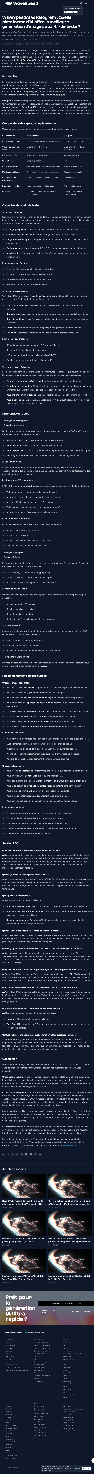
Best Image (38, 1422)
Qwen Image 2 (67, 1389)
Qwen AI (8, 1420)
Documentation (39, 1367)
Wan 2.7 (65, 1387)
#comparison (8, 44)
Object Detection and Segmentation (42, 1410)
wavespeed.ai (69, 1145)
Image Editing (68, 1425)
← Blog (5, 11)
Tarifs (8, 1354)
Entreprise (10, 1356)
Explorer (9, 1348)
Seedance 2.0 (67, 1384)
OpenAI (8, 1423)
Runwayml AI (10, 1414)
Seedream (9, 1412)
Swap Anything (39, 1424)
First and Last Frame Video (73, 1409)
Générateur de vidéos (42, 1345)
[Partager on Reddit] (17, 1154)
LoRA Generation (40, 1435)
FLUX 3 (65, 1348)
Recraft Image (11, 1425)
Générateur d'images (41, 1343)
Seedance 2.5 (67, 1343)
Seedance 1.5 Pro (69, 1395)
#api (57, 44)
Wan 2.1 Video (11, 1458)
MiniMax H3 (67, 1356)
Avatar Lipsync (68, 1417)
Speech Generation (69, 1431)
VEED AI (65, 1345)
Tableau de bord (12, 1345)
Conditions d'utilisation (15, 1368)
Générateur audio (40, 1351)
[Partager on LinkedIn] (26, 1154)
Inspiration (38, 1370)
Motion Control (39, 1416)
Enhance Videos (68, 1423)
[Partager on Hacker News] (31, 1154)
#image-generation (32, 44)
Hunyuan (8, 1447)
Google (8, 1436)
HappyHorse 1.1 (68, 1359)
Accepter (86, 1468)
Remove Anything (69, 1412)
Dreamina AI (10, 1417)
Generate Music (68, 1406)
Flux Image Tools (12, 1456)
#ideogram (19, 44)
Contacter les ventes (42, 1376)
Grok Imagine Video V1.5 (72, 1354)
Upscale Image (68, 1428)
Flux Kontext (10, 1439)
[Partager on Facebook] (22, 1154)
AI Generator (39, 1365)
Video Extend (39, 1406)
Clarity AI (67, 1376)
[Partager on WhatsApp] (35, 1154)
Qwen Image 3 (67, 1351)
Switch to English (70, 12)
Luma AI (65, 1362)
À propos (9, 1359)
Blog (35, 1373)
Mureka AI (66, 1373)
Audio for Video (40, 1427)
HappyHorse (67, 1381)
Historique (10, 1351)
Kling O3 (9, 1406)
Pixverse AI (10, 1434)
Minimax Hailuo (11, 1442)
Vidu (7, 1453)
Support (37, 1378)
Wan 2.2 (8, 1431)
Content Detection (41, 1414)
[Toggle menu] (86, 3)
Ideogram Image (11, 1428)
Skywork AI (67, 1370)
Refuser (78, 1468)
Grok (64, 1392)
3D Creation (67, 1414)
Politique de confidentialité (17, 1371)
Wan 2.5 (8, 1409)
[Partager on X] (12, 1154)
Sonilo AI (66, 1367)
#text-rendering (47, 44)
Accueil (8, 1343)
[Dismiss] (82, 8)
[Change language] (81, 3)
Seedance (9, 1445)
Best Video (38, 1419)
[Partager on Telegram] (40, 1154)
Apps (35, 1359)
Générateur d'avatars (42, 1348)
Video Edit (38, 1430)
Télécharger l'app (41, 1362)
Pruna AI (66, 1378)
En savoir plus (46, 1470)
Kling (8, 1450)
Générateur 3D (39, 1354)
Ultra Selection (40, 1433)
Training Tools (68, 1420)
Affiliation (38, 1381)
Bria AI (65, 1365)
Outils (36, 1356)
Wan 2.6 (65, 1398)
